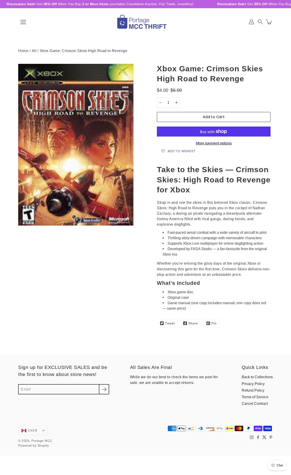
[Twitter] (264, 437)
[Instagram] (252, 437)
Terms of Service (255, 397)
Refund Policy (253, 390)
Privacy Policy (253, 384)
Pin (214, 323)
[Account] (251, 21)
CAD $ (32, 430)
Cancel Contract (255, 403)
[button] (260, 21)
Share (193, 323)
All (34, 51)
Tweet (170, 323)
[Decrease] (160, 102)
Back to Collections (257, 377)
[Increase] (176, 102)
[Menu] (23, 22)
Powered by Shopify (33, 445)
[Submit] (104, 389)
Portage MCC (41, 441)
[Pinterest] (271, 437)
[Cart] (269, 21)
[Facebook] (258, 437)
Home (23, 51)
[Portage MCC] (145, 21)
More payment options (214, 143)
